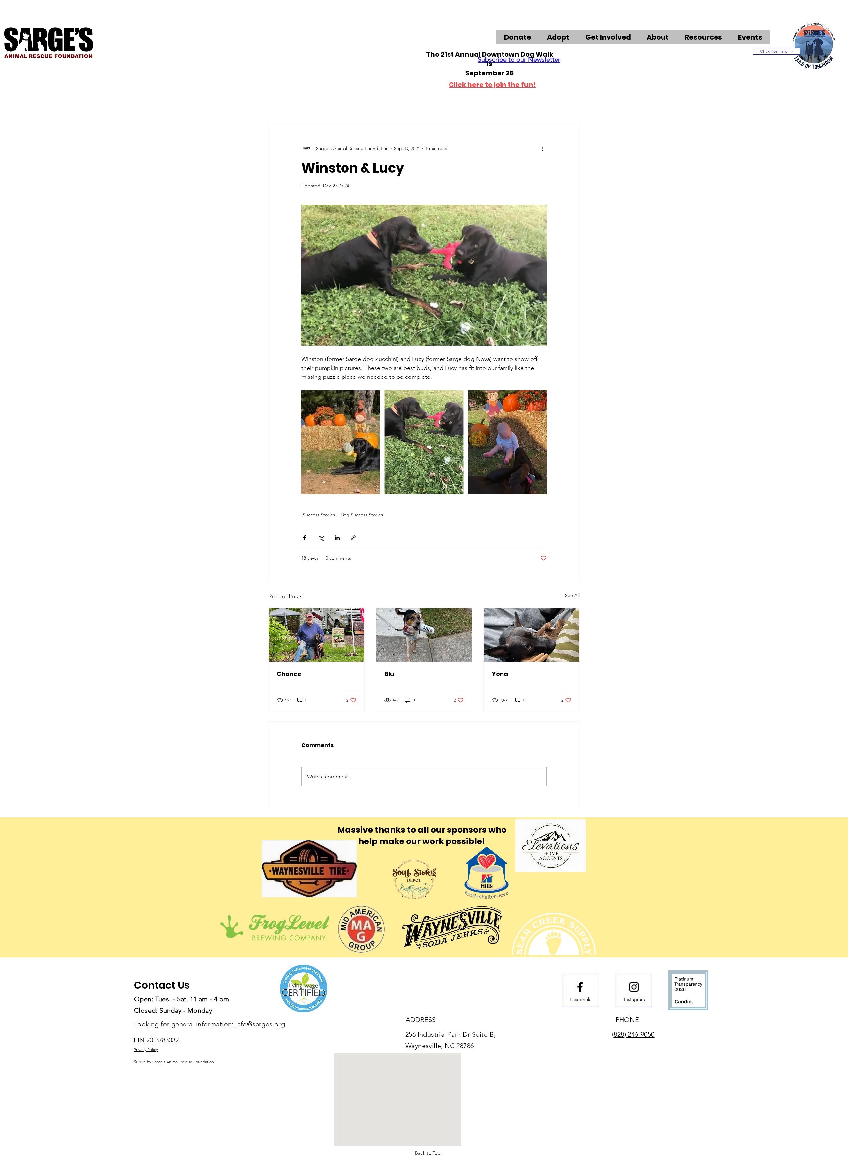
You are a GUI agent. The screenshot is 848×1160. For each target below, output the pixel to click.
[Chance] (316, 635)
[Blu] (424, 635)
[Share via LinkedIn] (337, 538)
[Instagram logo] (634, 987)
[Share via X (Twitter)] (321, 538)
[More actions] (543, 148)
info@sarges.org (260, 1024)
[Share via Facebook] (304, 538)
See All (572, 595)
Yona (500, 674)
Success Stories (319, 515)
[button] (608, 37)
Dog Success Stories (362, 515)
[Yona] (531, 635)
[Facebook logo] (580, 987)
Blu (389, 674)
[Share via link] (353, 538)
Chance (289, 674)
